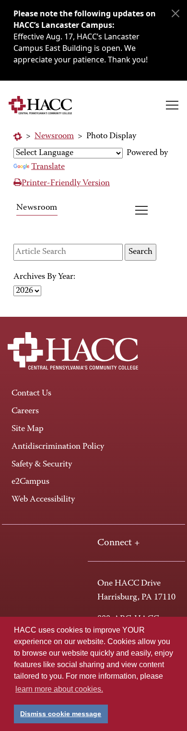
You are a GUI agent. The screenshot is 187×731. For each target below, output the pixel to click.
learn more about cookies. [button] (59, 689)
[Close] (175, 13)
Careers (25, 411)
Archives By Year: (44, 277)
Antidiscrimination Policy (58, 447)
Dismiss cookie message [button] (60, 714)
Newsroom (54, 136)
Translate (48, 167)
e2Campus (30, 482)
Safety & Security (42, 464)
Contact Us (31, 393)
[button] (172, 105)
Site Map (28, 429)
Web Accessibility (43, 499)
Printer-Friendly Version (66, 183)
